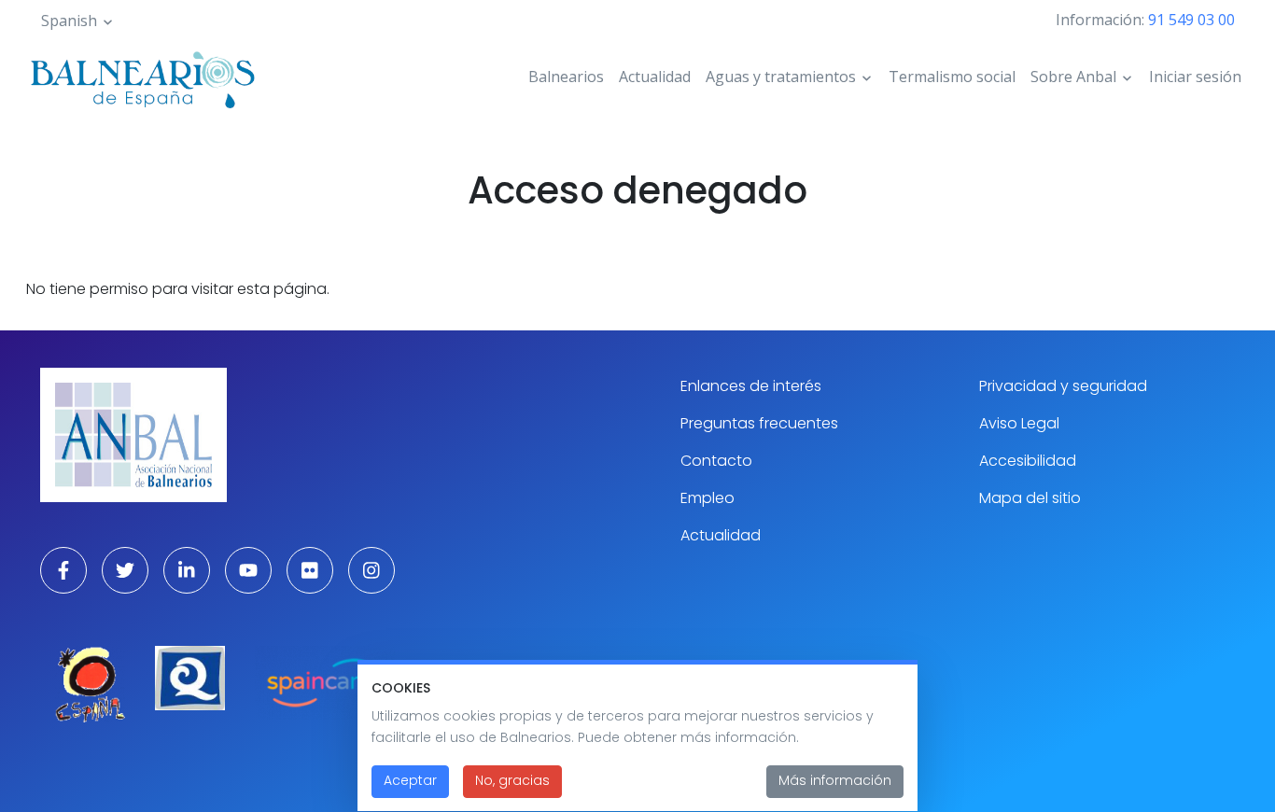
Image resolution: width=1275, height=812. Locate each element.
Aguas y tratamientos (781, 76)
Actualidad (655, 76)
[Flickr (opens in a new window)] (310, 570)
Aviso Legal (1019, 423)
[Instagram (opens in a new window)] (371, 570)
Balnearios (566, 76)
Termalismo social (952, 76)
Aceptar (410, 781)
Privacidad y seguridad (1063, 386)
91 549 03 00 (1191, 19)
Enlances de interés (750, 386)
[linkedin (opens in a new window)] (186, 570)
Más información (834, 781)
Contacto (716, 460)
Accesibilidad (1027, 460)
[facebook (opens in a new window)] (63, 570)
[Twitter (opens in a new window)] (125, 570)
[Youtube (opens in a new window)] (248, 570)
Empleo (707, 498)
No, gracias (512, 781)
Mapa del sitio (1030, 498)
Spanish (69, 20)
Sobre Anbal (1073, 76)
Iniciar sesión (1195, 76)
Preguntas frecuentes (759, 423)
